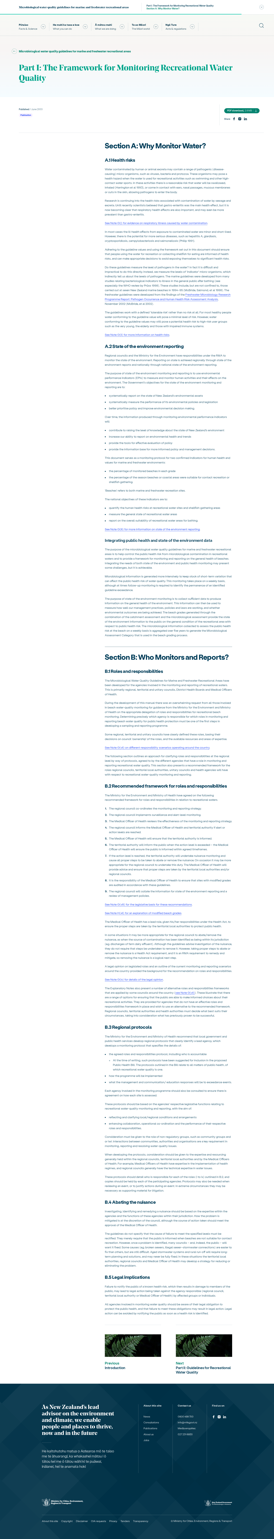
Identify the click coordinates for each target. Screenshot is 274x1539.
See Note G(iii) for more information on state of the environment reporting (152, 529)
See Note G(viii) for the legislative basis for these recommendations (148, 904)
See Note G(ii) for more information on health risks (137, 334)
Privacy (113, 1521)
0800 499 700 (185, 1416)
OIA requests (98, 1521)
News (147, 1416)
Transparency (140, 1521)
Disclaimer (82, 1521)
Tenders (125, 1521)
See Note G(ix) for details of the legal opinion (134, 979)
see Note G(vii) (185, 992)
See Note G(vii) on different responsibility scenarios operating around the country (157, 747)
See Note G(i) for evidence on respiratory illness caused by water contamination (156, 223)
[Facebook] (234, 119)
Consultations (151, 1422)
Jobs (146, 1440)
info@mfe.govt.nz (187, 1422)
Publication (25, 115)
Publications (150, 1428)
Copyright (67, 1521)
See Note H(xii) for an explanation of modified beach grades (143, 913)
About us (149, 1434)
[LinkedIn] (245, 119)
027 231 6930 (185, 1434)
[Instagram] (239, 119)
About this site (50, 1521)
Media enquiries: (187, 1428)
